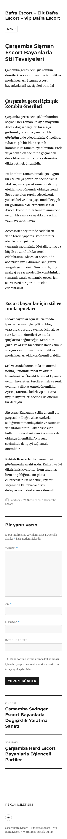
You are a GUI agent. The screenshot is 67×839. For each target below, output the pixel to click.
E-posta (12, 622)
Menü (11, 29)
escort (9, 828)
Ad (8, 603)
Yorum (11, 547)
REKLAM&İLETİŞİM (19, 804)
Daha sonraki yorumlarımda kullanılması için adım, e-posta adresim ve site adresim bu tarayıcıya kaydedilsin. (32, 664)
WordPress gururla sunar (38, 831)
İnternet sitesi (16, 640)
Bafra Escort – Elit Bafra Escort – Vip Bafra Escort (32, 15)
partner (15, 499)
